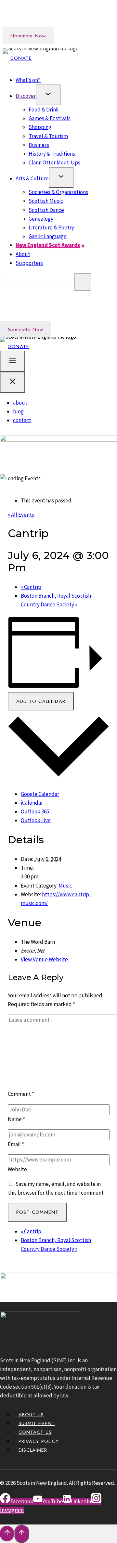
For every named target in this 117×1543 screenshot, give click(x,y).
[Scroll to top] (7, 1533)
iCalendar (32, 802)
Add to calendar (40, 701)
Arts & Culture (32, 178)
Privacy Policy (39, 1441)
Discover (26, 95)
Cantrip (31, 586)
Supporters (29, 262)
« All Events (21, 514)
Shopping (40, 127)
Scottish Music (46, 200)
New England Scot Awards (48, 245)
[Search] (82, 282)
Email (16, 1144)
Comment (21, 1093)
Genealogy (41, 218)
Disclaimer (33, 1449)
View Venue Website (44, 959)
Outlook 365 (35, 811)
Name (16, 1119)
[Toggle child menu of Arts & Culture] (61, 177)
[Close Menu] (12, 382)
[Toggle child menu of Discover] (48, 94)
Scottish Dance (46, 210)
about (20, 402)
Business (39, 145)
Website (17, 1169)
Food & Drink (44, 109)
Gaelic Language (48, 236)
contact (22, 420)
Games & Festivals (50, 118)
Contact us (35, 1432)
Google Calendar (40, 793)
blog (18, 411)
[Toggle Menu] (12, 361)
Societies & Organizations (58, 192)
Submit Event (37, 1423)
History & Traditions (52, 153)
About (23, 254)
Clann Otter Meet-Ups (54, 162)
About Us (31, 1414)
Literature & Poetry (51, 227)
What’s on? (28, 80)
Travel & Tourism (48, 136)
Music (65, 885)
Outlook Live (36, 820)
